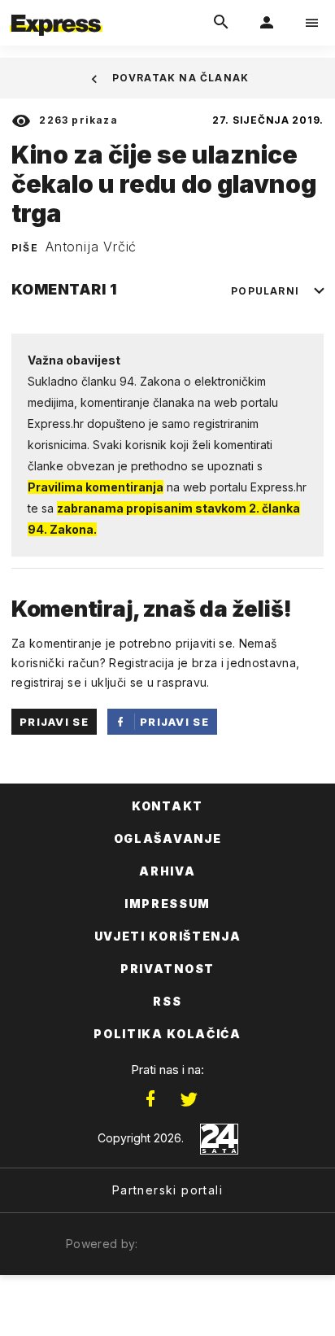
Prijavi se (54, 721)
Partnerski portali (167, 1190)
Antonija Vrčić (91, 246)
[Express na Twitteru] (188, 1099)
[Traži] (221, 23)
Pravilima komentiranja (95, 487)
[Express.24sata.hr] (56, 10)
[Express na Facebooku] (150, 1099)
